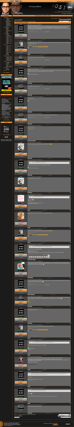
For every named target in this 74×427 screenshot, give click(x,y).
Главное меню (6, 17)
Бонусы (7, 54)
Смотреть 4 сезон (9, 58)
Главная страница (9, 18)
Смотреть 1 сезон (9, 56)
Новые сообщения (54, 18)
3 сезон (18, 21)
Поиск (68, 18)
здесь (32, 69)
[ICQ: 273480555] (34, 294)
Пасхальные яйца (9, 30)
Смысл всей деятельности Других (31, 21)
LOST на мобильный (8, 20)
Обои (7, 64)
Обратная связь (8, 24)
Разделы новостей (6, 27)
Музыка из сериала (9, 66)
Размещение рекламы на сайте (9, 25)
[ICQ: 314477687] (31, 95)
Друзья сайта (8, 21)
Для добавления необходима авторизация (6, 116)
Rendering (21, 20)
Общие (7, 32)
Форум (5, 70)
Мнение (7, 31)
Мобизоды (7, 62)
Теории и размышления (22, 21)
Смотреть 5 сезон (9, 59)
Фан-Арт (7, 68)
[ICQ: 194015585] (31, 83)
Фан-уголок (5, 67)
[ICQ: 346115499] (31, 306)
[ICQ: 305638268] (31, 259)
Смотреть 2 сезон (9, 57)
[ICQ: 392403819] (31, 323)
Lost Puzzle (8, 63)
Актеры (7, 34)
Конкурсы (7, 22)
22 (41, 356)
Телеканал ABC (8, 60)
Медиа (5, 61)
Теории (7, 29)
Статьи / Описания (6, 33)
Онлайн (5, 55)
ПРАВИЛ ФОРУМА (47, 117)
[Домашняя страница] (31, 140)
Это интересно (8, 35)
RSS (70, 18)
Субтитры (7, 53)
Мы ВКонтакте (8, 23)
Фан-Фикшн (8, 69)
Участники (59, 18)
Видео (7, 28)
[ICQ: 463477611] (31, 158)
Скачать (5, 44)
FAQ (7, 26)
